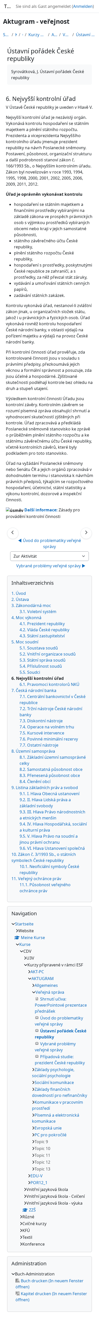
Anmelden (83, 6)
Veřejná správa (67, 34)
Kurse (16, 34)
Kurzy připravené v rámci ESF (37, 34)
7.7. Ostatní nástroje (39, 745)
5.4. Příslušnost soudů (41, 666)
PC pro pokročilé (51, 1135)
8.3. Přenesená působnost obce (50, 775)
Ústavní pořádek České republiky (86, 34)
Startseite (6, 34)
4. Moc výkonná (26, 617)
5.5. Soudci (30, 672)
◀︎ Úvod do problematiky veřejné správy (50, 543)
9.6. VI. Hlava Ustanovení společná (52, 848)
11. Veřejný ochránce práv (36, 878)
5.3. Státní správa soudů (42, 660)
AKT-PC (37, 971)
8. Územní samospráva (33, 751)
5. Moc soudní (24, 642)
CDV (22, 34)
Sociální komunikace (54, 1082)
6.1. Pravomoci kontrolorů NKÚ (49, 684)
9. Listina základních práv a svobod (44, 787)
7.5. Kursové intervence (42, 733)
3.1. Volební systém (38, 611)
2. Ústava (20, 599)
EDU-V (36, 1176)
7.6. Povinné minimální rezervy (49, 739)
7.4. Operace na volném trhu (47, 727)
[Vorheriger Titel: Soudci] (13, 533)
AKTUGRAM (54, 34)
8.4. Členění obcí (35, 781)
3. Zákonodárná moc (31, 605)
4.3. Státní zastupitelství (42, 636)
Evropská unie (48, 1128)
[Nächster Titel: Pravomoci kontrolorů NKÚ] (86, 533)
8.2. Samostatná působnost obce (51, 769)
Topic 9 (41, 1141)
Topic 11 (42, 1155)
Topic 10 (42, 1148)
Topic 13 (42, 1169)
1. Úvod (18, 593)
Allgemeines (46, 985)
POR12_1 (38, 1182)
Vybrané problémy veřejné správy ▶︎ (51, 566)
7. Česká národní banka (33, 690)
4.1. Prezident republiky (42, 623)
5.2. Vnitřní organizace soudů (48, 654)
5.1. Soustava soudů (39, 648)
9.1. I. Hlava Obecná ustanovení (49, 793)
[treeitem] (49, 1084)
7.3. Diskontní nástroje (41, 721)
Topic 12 (42, 1162)
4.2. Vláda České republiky (44, 630)
